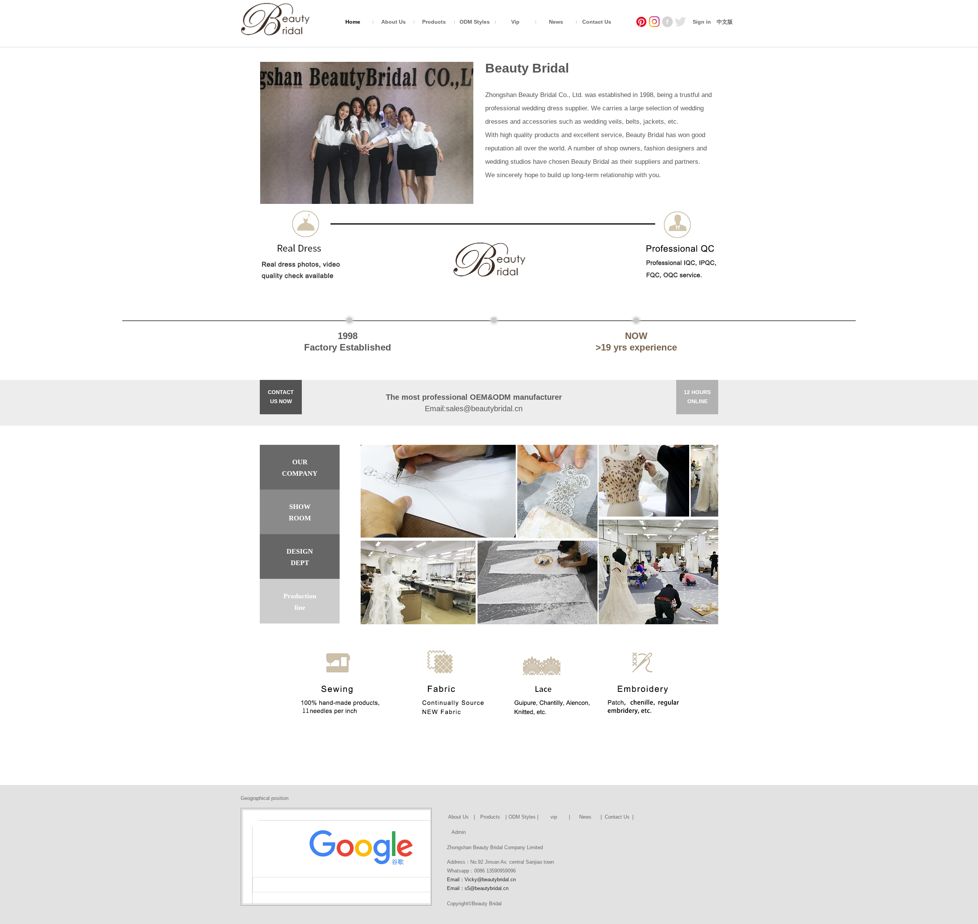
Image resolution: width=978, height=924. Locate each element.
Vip (515, 22)
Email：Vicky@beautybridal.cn (481, 879)
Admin (459, 832)
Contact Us (596, 22)
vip (554, 817)
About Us (393, 22)
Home (352, 22)
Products (434, 22)
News (556, 22)
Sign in (702, 22)
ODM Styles (475, 22)
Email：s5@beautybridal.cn (477, 888)
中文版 (725, 22)
